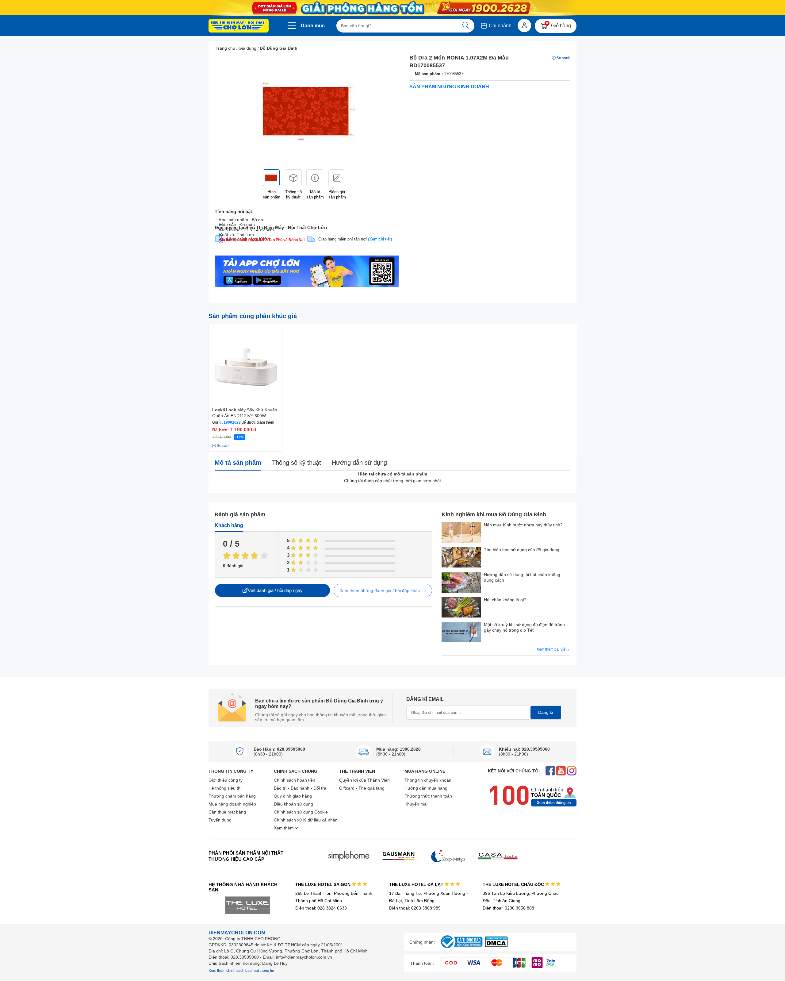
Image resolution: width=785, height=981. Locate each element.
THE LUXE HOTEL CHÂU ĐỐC (514, 884)
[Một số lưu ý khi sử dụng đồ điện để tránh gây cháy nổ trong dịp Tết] (461, 633)
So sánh (563, 58)
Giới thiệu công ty (226, 780)
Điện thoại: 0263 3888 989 (415, 908)
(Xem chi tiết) (380, 239)
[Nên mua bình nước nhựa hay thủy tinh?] (461, 533)
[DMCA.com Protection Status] (496, 945)
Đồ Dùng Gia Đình (278, 48)
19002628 (232, 422)
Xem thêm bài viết (552, 649)
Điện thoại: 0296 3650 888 (508, 908)
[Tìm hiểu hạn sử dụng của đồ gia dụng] (461, 558)
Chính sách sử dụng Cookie (301, 812)
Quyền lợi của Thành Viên (364, 780)
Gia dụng (247, 48)
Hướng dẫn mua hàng (425, 788)
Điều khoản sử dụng (293, 804)
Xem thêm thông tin (554, 803)
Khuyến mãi (415, 804)
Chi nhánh (499, 25)
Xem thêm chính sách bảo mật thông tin (241, 970)
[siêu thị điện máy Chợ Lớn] (239, 26)
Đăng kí (545, 712)
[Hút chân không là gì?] (461, 608)
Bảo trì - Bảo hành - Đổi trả (300, 788)
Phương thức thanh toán (428, 796)
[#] (461, 948)
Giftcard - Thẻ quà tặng (362, 788)
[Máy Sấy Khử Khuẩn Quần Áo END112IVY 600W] (245, 365)
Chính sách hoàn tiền (294, 780)
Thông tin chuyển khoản (427, 780)
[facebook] (550, 771)
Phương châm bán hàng (232, 796)
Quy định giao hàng (293, 796)
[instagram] (571, 771)
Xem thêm (284, 827)
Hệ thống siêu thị (225, 788)
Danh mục (313, 25)
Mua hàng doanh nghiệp (232, 804)
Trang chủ (225, 48)
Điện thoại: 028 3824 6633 (321, 908)
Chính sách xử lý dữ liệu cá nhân (306, 820)
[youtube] (561, 771)
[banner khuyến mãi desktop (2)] (392, 8)
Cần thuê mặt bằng (227, 812)
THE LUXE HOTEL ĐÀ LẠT (417, 884)
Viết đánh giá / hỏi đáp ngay (275, 590)
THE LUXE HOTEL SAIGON (323, 884)
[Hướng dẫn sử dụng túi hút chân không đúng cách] (461, 583)
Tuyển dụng (220, 820)
